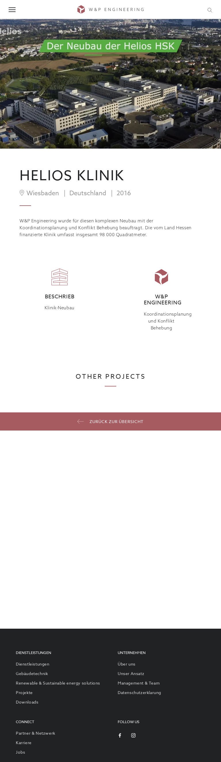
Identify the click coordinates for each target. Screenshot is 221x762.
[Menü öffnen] (12, 9)
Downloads (27, 702)
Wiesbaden (42, 193)
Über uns (127, 664)
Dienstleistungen (32, 664)
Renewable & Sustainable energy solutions (58, 683)
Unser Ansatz (131, 673)
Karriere (24, 742)
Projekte (24, 692)
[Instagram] (133, 735)
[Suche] (209, 9)
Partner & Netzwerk (35, 733)
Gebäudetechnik (32, 673)
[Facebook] (120, 735)
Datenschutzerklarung (139, 692)
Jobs (20, 752)
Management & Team (139, 683)
